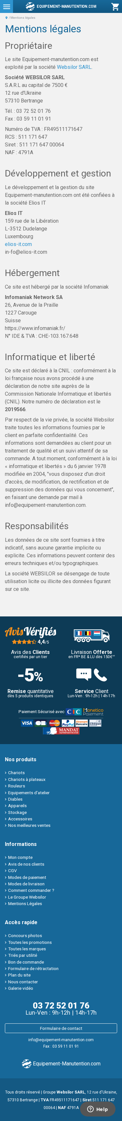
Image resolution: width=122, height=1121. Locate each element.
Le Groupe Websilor (27, 897)
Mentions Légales (25, 903)
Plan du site (19, 974)
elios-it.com (18, 244)
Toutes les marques (27, 948)
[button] (6, 6)
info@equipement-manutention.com (61, 1040)
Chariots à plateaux (27, 779)
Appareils (17, 805)
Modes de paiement (27, 877)
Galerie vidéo (20, 988)
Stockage (17, 812)
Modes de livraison (26, 883)
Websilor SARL (74, 67)
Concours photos (25, 935)
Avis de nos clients (26, 864)
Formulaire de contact (61, 1028)
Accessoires (20, 818)
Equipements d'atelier (29, 792)
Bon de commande (26, 962)
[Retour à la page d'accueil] (6, 17)
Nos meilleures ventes (29, 825)
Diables (15, 799)
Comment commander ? (31, 890)
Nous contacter (23, 981)
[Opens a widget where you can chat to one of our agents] (97, 1110)
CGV (12, 870)
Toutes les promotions (30, 942)
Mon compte (20, 857)
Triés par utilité (22, 955)
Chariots (16, 772)
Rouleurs (16, 785)
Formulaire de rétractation (33, 968)
